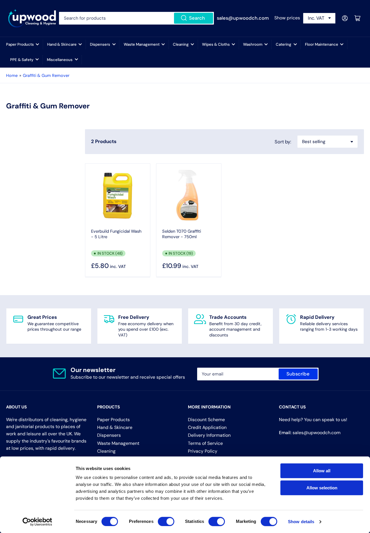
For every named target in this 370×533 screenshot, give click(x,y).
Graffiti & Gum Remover (46, 75)
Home (12, 75)
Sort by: (283, 142)
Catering (283, 44)
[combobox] (136, 18)
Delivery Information (209, 435)
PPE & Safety (22, 59)
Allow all (321, 470)
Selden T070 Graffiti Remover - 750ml (181, 234)
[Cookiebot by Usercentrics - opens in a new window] (37, 521)
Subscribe (298, 374)
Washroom (252, 44)
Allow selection (321, 487)
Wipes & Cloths (216, 44)
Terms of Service (205, 443)
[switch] (166, 521)
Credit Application (207, 427)
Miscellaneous (60, 59)
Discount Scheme (206, 420)
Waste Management (142, 44)
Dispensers (100, 44)
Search (197, 18)
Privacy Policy (202, 451)
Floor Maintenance (321, 44)
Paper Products (20, 44)
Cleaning (181, 44)
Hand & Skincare (62, 44)
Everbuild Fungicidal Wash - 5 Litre (116, 234)
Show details (301, 521)
